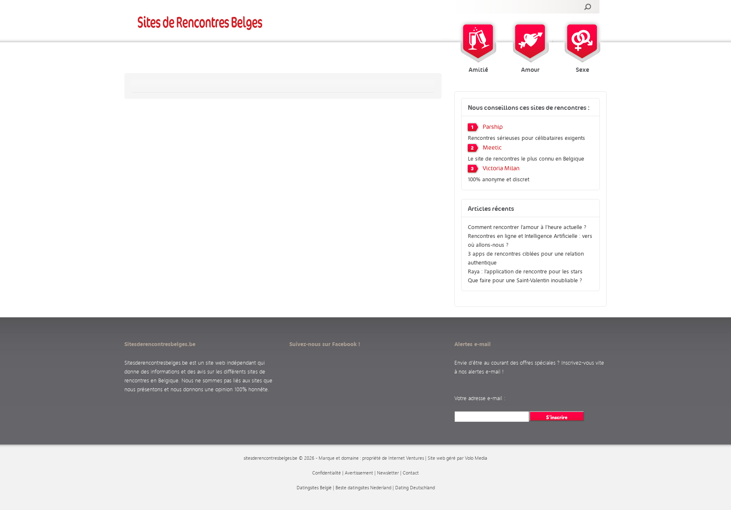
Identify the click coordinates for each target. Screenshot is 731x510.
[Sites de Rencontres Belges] (200, 23)
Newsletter (388, 473)
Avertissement (359, 473)
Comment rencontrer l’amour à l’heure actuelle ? (527, 226)
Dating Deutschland (415, 488)
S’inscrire (557, 417)
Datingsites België (314, 488)
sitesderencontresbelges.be (270, 458)
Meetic (492, 148)
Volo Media (476, 458)
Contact (411, 473)
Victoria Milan (501, 169)
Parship (493, 127)
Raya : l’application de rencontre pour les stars (525, 271)
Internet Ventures (406, 458)
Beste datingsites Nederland (363, 488)
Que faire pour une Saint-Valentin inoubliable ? (525, 280)
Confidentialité (326, 473)
